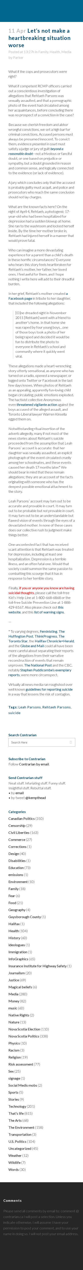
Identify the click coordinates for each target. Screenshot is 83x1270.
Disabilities (17, 860)
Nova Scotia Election (24, 1029)
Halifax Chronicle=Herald (54, 641)
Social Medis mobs (22, 1085)
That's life (16, 1113)
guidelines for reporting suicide (49, 689)
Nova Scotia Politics (23, 1036)
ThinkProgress (46, 636)
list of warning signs (49, 612)
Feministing (48, 631)
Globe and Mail (32, 646)
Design (13, 853)
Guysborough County (24, 917)
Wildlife (14, 1162)
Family (43, 52)
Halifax (14, 924)
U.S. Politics (17, 1141)
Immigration (17, 952)
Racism (13, 1050)
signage (14, 1078)
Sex (11, 1071)
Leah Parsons (29, 707)
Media (66, 52)
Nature (13, 1022)
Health (55, 52)
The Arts (15, 1120)
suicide (14, 713)
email (19, 793)
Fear (11, 896)
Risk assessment (20, 1064)
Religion (14, 1057)
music (12, 1008)
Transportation (19, 1134)
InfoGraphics (18, 959)
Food (12, 903)
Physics (14, 1043)
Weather (15, 1155)
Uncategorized (19, 1148)
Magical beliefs (20, 987)
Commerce (16, 839)
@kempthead (35, 797)
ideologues (16, 945)
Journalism (16, 973)
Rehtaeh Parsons (56, 707)
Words (13, 1169)
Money (13, 1001)
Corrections (17, 846)
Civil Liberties (18, 832)
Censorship (16, 825)
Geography (16, 910)
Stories (13, 1099)
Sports (13, 1092)
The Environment (21, 1127)
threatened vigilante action (37, 404)
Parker (18, 57)
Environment (18, 882)
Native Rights (18, 1015)
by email (42, 764)
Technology (17, 1106)
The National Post (38, 665)
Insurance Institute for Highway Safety (37, 966)
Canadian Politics (21, 818)
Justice (13, 980)
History (14, 938)
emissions (15, 874)
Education (16, 867)
